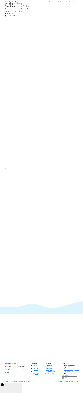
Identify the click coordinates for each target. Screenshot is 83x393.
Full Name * (8, 339)
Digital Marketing (50, 371)
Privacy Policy (61, 381)
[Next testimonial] (6, 231)
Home (36, 2)
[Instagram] (9, 372)
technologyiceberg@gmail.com (56, 345)
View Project (8, 172)
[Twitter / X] (7, 372)
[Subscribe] (63, 379)
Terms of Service (69, 381)
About (40, 2)
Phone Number (9, 343)
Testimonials (61, 2)
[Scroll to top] (11, 388)
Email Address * (31, 339)
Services (46, 2)
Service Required (31, 343)
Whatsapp (75, 2)
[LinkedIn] (8, 372)
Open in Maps (52, 363)
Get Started (9, 12)
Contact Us (18, 12)
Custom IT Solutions (51, 373)
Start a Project (39, 319)
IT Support (49, 370)
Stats (50, 2)
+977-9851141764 (52, 350)
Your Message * (9, 363)
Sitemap (76, 381)
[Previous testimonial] (6, 229)
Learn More (8, 98)
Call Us (45, 319)
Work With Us (47, 68)
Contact (68, 2)
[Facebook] (5, 372)
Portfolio (55, 2)
